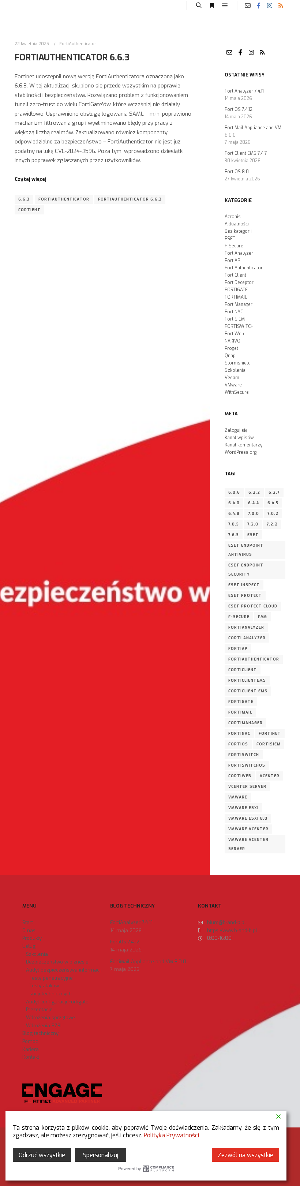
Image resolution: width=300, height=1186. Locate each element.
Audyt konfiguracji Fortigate (57, 1002)
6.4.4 (253, 503)
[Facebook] (258, 5)
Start (27, 922)
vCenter (270, 776)
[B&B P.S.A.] (28, 5)
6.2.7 (274, 492)
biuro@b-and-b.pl (226, 922)
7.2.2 (272, 524)
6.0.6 (234, 492)
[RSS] (280, 5)
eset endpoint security (245, 570)
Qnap (230, 356)
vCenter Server (247, 786)
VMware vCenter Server (248, 844)
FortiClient (235, 275)
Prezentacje (39, 1009)
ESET (230, 239)
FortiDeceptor (239, 282)
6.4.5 (272, 503)
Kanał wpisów (239, 438)
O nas (28, 930)
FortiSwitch (243, 754)
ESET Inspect (244, 585)
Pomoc (30, 1041)
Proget (231, 348)
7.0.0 (253, 513)
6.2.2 (254, 492)
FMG (262, 616)
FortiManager (238, 304)
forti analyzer (247, 638)
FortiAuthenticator (77, 43)
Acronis (233, 217)
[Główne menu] (225, 5)
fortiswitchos (246, 765)
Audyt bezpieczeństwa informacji (64, 970)
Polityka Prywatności (171, 1135)
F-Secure (234, 246)
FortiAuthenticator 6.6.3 (72, 57)
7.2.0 (252, 524)
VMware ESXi (243, 807)
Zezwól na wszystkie (245, 1155)
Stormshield (238, 363)
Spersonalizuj (100, 1155)
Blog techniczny (40, 1033)
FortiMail (240, 712)
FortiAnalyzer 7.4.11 (244, 91)
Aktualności (237, 224)
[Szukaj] (198, 5)
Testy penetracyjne (51, 978)
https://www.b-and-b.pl (232, 930)
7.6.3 (233, 534)
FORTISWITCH (239, 326)
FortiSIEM (235, 319)
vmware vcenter (248, 829)
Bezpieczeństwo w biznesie (57, 962)
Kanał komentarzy (243, 445)
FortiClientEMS (247, 680)
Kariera (30, 1049)
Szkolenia (235, 370)
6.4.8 (234, 513)
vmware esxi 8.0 (247, 818)
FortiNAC (234, 312)
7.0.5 (233, 524)
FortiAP (232, 260)
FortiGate (241, 701)
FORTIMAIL (236, 297)
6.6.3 (24, 199)
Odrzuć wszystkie (42, 1155)
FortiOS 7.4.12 (238, 109)
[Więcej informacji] (211, 5)
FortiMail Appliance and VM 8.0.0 (148, 961)
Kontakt (30, 1057)
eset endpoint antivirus (245, 550)
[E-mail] (247, 5)
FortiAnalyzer (239, 253)
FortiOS (238, 744)
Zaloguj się (236, 430)
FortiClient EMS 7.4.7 (246, 153)
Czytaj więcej (30, 179)
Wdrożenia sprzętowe (50, 1017)
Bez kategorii (238, 231)
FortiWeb (234, 334)
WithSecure (237, 392)
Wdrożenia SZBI (43, 1025)
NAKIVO (232, 341)
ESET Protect (245, 595)
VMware (233, 385)
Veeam (232, 378)
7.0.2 (272, 513)
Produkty (32, 938)
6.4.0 (234, 503)
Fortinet (270, 733)
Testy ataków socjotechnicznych (51, 990)
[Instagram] (269, 5)
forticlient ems (247, 691)
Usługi (29, 946)
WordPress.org (240, 452)
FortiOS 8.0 (237, 172)
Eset (253, 534)
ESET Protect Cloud (252, 606)
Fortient (29, 209)
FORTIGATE (236, 290)
